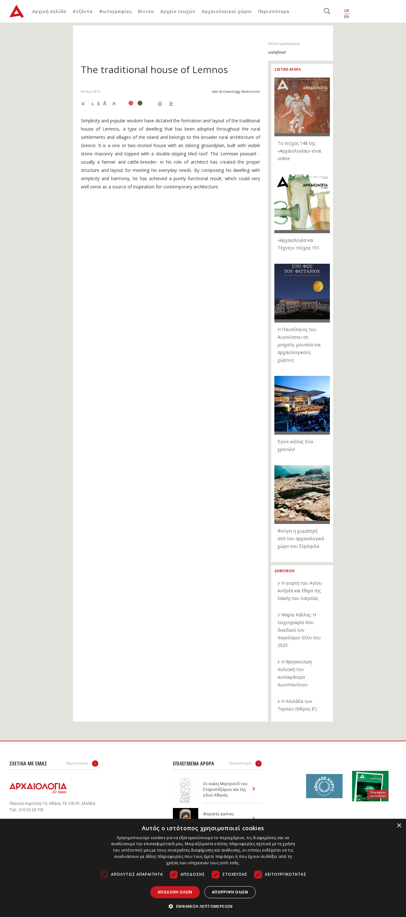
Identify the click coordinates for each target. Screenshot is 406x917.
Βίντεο (146, 11)
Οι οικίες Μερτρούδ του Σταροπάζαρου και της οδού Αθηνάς (225, 789)
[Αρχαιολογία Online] (17, 11)
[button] (203, 906)
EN (346, 16)
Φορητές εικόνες (218, 814)
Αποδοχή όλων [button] (175, 892)
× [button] (398, 825)
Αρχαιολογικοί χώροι (227, 11)
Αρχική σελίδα (49, 11)
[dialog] (203, 868)
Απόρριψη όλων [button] (230, 892)
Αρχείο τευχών (177, 11)
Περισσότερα (273, 11)
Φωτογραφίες (115, 11)
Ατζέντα (83, 11)
